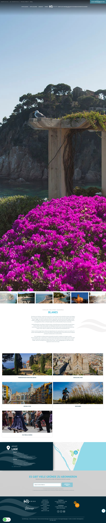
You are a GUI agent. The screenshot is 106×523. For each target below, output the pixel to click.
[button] (1, 519)
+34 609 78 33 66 (15, 1)
